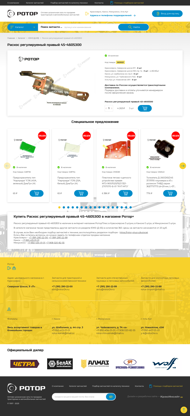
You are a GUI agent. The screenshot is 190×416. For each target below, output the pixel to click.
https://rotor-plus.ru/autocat (134, 232)
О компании (13, 3)
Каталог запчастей (35, 3)
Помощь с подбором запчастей (129, 3)
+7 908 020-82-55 (55, 242)
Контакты (99, 3)
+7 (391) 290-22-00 (38, 237)
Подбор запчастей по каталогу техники (69, 3)
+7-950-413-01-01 (30, 240)
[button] (59, 207)
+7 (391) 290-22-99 (58, 237)
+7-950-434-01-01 (36, 242)
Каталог (19, 27)
